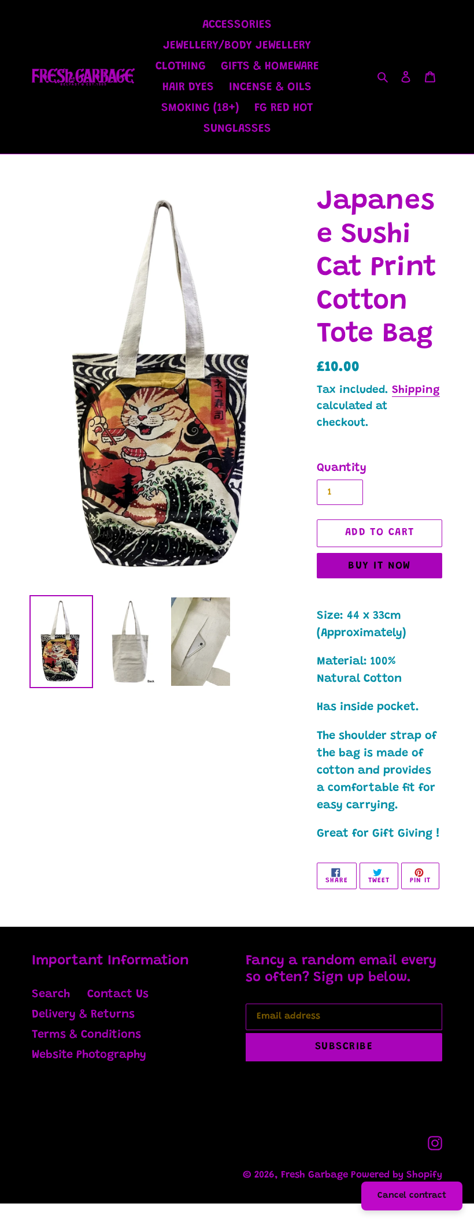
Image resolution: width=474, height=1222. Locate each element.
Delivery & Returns (83, 1014)
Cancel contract (411, 1195)
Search (51, 994)
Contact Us (118, 994)
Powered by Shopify (396, 1175)
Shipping (416, 390)
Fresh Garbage (316, 1175)
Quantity (341, 468)
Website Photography (89, 1055)
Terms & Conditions (86, 1035)
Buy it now (379, 566)
